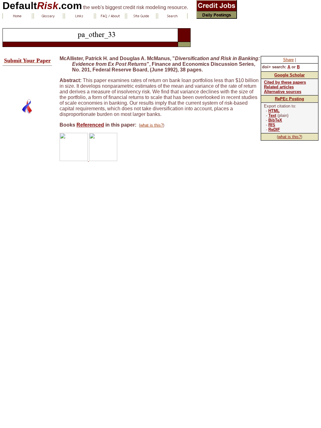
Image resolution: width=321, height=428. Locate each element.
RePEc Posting (289, 99)
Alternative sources (282, 91)
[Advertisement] (27, 80)
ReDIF (274, 129)
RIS (271, 125)
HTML (274, 110)
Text (272, 115)
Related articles (279, 87)
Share (288, 59)
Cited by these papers (285, 82)
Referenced (90, 125)
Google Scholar (289, 75)
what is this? (289, 136)
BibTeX (275, 120)
